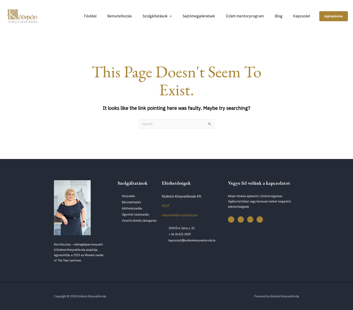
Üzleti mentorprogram (245, 16)
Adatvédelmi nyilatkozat (180, 215)
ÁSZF (166, 206)
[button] (170, 16)
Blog (278, 16)
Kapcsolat (301, 16)
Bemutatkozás (119, 16)
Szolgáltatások (155, 16)
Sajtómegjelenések (199, 16)
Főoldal (90, 16)
